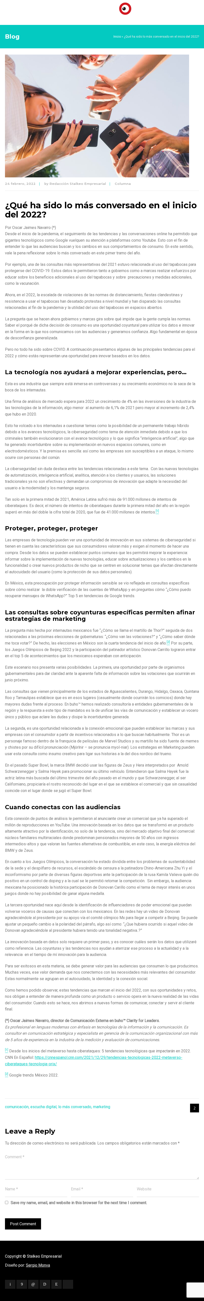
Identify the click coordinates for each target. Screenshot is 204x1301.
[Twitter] (10, 1284)
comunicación (17, 1106)
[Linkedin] (33, 1284)
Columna (123, 184)
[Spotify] (45, 1284)
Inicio (117, 36)
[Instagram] (56, 1284)
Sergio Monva (38, 1265)
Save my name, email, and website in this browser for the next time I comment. (79, 1202)
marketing (101, 1106)
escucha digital (43, 1106)
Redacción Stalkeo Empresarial (78, 184)
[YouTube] (68, 1284)
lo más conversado (74, 1106)
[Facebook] (21, 1284)
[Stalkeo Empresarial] (102, 11)
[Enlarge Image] (97, 116)
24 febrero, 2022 (20, 184)
